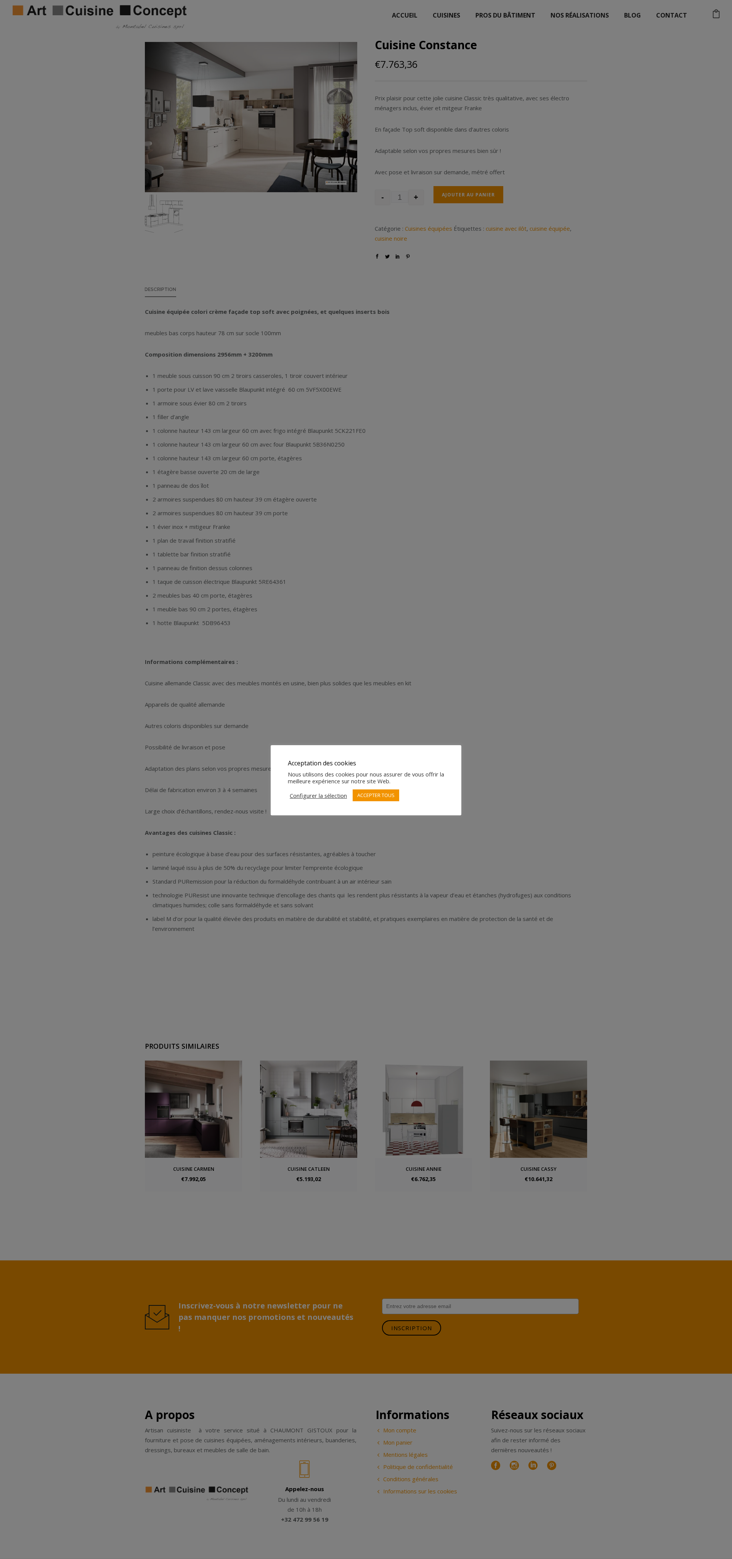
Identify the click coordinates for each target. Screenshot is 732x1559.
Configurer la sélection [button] (318, 795)
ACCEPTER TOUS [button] (376, 795)
